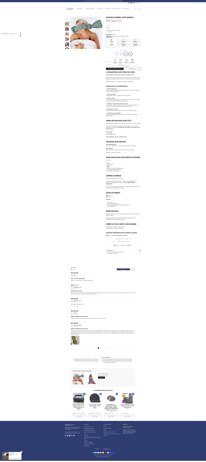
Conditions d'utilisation (88, 442)
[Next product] (136, 405)
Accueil (105, 426)
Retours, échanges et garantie (90, 432)
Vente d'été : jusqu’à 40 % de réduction (108, 8)
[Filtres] (131, 269)
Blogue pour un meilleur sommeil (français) (111, 433)
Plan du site (106, 435)
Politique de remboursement (89, 430)
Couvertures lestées (107, 428)
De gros (85, 440)
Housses (105, 430)
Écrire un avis (123, 269)
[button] (123, 21)
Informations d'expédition (123, 238)
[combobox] (79, 414)
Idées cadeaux (125, 8)
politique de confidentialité (89, 444)
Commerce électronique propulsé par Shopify (103, 456)
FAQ (85, 433)
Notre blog (86, 435)
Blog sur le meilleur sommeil (109, 432)
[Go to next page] (110, 348)
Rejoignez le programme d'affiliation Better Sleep (92, 438)
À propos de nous (87, 426)
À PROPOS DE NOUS (90, 8)
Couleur (108, 25)
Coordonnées (86, 445)
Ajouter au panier (79, 416)
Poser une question (123, 241)
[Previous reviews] (107, 251)
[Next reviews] (140, 251)
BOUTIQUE (79, 8)
